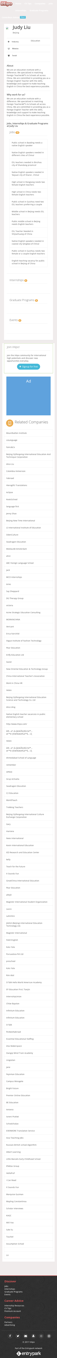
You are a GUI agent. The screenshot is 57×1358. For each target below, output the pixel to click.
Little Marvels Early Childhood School (23, 1159)
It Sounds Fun (12, 873)
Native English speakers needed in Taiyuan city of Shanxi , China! (28, 173)
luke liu (9, 1229)
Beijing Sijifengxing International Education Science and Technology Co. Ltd (26, 698)
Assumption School (15, 1243)
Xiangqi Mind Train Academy (19, 1053)
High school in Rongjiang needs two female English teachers (28, 183)
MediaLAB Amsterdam (16, 549)
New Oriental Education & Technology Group (27, 669)
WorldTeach (11, 800)
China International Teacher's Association (25, 676)
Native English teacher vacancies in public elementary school (25, 715)
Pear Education (13, 647)
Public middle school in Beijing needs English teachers (26, 222)
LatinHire (10, 916)
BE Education (12, 1102)
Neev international (15, 838)
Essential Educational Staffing (20, 1039)
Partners (8, 1322)
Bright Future (12, 1088)
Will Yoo (10, 1222)
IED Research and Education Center (22, 852)
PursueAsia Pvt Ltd (14, 954)
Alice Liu (10, 464)
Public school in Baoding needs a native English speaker (27, 144)
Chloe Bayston (12, 1003)
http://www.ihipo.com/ (16, 724)
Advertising (9, 1325)
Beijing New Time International (20, 520)
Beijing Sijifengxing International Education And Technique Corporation (28, 455)
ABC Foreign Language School (20, 563)
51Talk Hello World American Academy (24, 982)
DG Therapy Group (15, 598)
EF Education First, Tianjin (18, 989)
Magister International (16, 933)
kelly (8, 859)
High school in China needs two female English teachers (26, 193)
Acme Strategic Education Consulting (23, 612)
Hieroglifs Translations (16, 485)
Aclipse (9, 492)
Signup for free (29, 366)
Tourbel (9, 1236)
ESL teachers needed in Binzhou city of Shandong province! (27, 163)
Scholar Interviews (14, 1208)
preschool (10, 961)
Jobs (6, 1286)
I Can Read (11, 1180)
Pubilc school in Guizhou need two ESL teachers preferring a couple (28, 203)
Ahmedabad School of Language (21, 757)
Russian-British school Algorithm (21, 1145)
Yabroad (10, 478)
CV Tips (7, 1308)
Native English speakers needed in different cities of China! (28, 154)
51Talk (9, 1024)
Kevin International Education (20, 845)
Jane (8, 1067)
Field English (12, 940)
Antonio (9, 1109)
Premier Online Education (18, 1095)
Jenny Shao (11, 513)
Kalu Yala (10, 947)
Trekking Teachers (14, 807)
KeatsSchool (11, 499)
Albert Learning (13, 1152)
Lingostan (10, 1060)
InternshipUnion (13, 996)
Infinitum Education (15, 1010)
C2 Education (12, 793)
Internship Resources (14, 1305)
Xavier (9, 662)
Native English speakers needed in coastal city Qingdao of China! (28, 242)
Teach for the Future (15, 866)
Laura (8, 909)
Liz (7, 1255)
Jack (8, 570)
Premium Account (12, 1311)
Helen (9, 690)
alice (8, 556)
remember (11, 765)
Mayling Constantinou (16, 1201)
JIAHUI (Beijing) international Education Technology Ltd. (24, 924)
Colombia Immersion (15, 471)
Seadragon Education (16, 541)
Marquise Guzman (14, 1194)
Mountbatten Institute (16, 433)
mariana (10, 831)
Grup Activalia (12, 779)
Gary (8, 824)
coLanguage (11, 440)
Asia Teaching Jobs (15, 1137)
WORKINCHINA (13, 619)
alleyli (9, 894)
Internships (9, 1289)
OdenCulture (12, 534)
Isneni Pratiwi (12, 1116)
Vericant (10, 626)
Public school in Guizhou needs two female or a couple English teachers (28, 252)
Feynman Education (15, 1074)
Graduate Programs (13, 1291)
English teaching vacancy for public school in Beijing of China (28, 262)
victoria (9, 605)
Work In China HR (14, 683)
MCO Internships (14, 577)
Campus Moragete (14, 1081)
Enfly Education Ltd (15, 655)
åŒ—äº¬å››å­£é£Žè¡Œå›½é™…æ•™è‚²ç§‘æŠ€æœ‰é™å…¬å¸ (19, 732)
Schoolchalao (12, 1123)
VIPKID (9, 772)
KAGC (8, 1215)
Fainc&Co (10, 447)
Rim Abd (10, 975)
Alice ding (10, 707)
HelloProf (10, 1173)
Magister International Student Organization (26, 902)
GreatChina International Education (22, 880)
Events (7, 1294)
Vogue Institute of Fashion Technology (23, 640)
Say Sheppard (12, 591)
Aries (8, 584)
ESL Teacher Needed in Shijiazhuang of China (22, 232)
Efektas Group (12, 1166)
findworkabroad (13, 1031)
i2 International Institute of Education (23, 527)
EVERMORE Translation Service (20, 1130)
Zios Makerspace (14, 1046)
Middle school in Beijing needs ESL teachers (28, 213)
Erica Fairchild (12, 633)
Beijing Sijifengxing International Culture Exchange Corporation (25, 815)
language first (12, 506)
